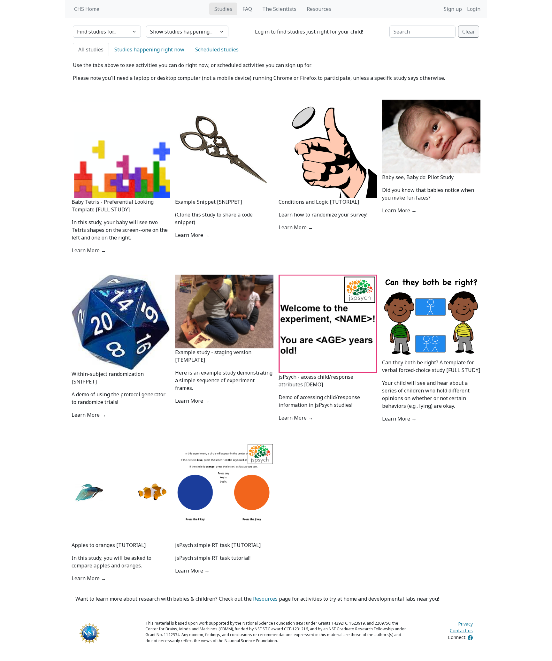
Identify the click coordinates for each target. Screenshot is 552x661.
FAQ (247, 8)
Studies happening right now (149, 49)
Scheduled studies (217, 49)
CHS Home (86, 8)
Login (473, 8)
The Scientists (279, 8)
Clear (468, 31)
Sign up (453, 8)
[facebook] (470, 637)
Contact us (461, 630)
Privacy (465, 624)
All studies (90, 49)
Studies (223, 8)
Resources (319, 8)
